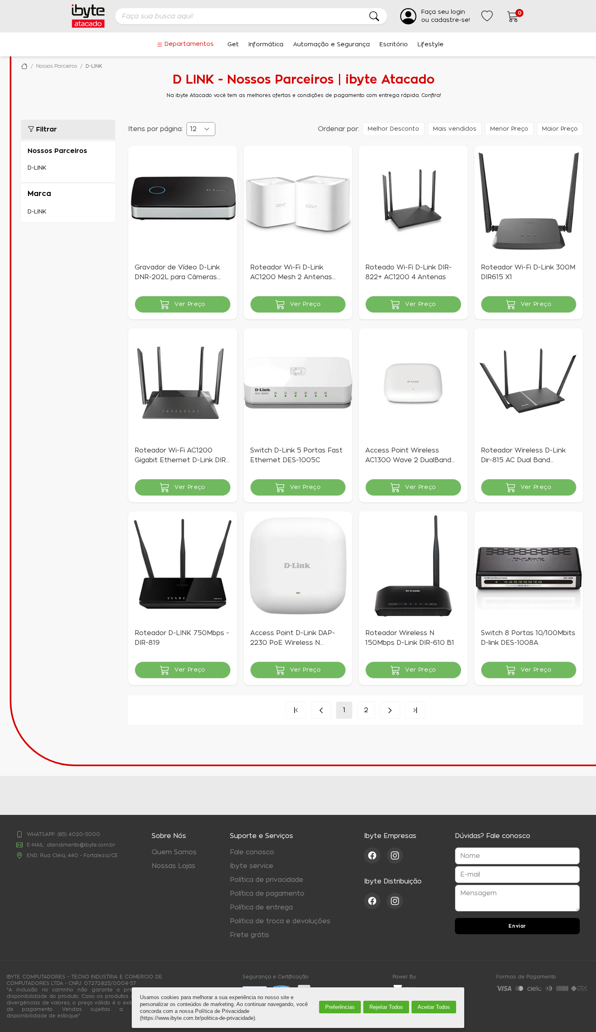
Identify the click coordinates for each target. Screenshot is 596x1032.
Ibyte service (251, 866)
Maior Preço (560, 129)
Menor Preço (509, 129)
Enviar (517, 926)
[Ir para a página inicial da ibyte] (88, 16)
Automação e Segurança (331, 44)
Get (233, 44)
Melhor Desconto (393, 129)
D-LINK (94, 66)
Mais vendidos (454, 129)
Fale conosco (252, 852)
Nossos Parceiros (56, 66)
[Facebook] (375, 855)
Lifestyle (431, 44)
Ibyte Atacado (24, 66)
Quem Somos (174, 852)
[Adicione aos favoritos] (139, 157)
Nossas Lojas (173, 866)
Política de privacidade (266, 880)
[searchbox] (251, 16)
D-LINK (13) (68, 168)
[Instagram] (395, 855)
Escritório (393, 44)
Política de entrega (261, 907)
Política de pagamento (267, 893)
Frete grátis (249, 935)
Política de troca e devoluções (280, 921)
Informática (266, 44)
